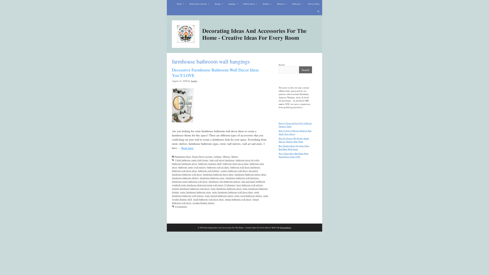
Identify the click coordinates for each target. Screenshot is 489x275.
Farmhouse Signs (183, 156)
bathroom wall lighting (208, 170)
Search (282, 64)
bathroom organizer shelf (209, 163)
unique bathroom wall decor (238, 199)
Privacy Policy (314, 4)
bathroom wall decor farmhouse (245, 167)
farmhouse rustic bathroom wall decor (189, 181)
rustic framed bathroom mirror (219, 195)
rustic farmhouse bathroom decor (226, 188)
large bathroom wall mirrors (249, 185)
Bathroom (296, 4)
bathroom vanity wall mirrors (192, 167)
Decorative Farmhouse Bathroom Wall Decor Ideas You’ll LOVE (215, 72)
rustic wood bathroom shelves (248, 195)
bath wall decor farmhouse (222, 160)
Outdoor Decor (249, 4)
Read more (187, 148)
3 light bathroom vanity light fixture (191, 160)
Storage (218, 4)
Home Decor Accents (198, 4)
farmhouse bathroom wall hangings (242, 178)
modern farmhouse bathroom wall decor (190, 188)
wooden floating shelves (203, 202)
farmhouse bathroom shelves (185, 178)
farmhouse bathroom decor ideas (218, 174)
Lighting (231, 4)
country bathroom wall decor (234, 170)
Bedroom (280, 4)
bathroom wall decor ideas (184, 170)
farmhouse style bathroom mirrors (224, 181)
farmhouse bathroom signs (212, 178)
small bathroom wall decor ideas (208, 199)
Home (179, 4)
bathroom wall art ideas (218, 167)
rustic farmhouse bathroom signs (195, 192)
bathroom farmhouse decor (184, 163)
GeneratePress (285, 227)
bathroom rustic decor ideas (235, 163)
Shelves (234, 156)
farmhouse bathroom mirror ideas (250, 174)
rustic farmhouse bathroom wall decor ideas (232, 192)
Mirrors (226, 156)
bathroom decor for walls (247, 160)
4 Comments (181, 206)
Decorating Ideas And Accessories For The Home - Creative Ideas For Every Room (254, 34)
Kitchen (266, 4)
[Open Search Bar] (318, 11)
